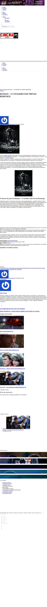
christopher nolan (27, 268)
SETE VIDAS (5, 487)
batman (14, 268)
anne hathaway (6, 268)
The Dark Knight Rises (12, 240)
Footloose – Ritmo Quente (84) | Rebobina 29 (12, 368)
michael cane (7, 269)
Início (1, 89)
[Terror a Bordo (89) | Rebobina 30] (12, 347)
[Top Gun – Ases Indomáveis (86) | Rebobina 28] (12, 384)
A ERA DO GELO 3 (6, 482)
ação (1, 268)
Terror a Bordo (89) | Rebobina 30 (9, 350)
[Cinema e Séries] (9, 38)
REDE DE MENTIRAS (7, 492)
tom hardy (19, 269)
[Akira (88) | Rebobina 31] (12, 329)
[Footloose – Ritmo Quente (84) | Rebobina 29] (12, 366)
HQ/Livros (5, 14)
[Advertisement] (23, 52)
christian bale (19, 268)
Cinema (4, 9)
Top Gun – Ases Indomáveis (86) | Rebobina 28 (13, 387)
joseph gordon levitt (36, 268)
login (11, 394)
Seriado (4, 13)
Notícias (4, 8)
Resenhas (4, 11)
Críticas (5, 89)
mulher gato (14, 269)
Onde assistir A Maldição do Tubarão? (11, 478)
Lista (3, 12)
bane (11, 268)
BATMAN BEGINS (7, 156)
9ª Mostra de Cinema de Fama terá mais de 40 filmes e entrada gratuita (20, 473)
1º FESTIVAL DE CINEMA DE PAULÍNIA (11, 489)
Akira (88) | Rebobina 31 (6, 331)
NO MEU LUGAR (6, 485)
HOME (4, 7)
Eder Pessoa (12, 124)
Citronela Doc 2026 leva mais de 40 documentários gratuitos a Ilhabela (20, 468)
